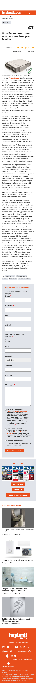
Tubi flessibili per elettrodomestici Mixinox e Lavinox (17, 620)
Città (7, 346)
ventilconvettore (24, 279)
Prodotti (6, 23)
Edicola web (18, 484)
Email (8, 315)
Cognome (9, 305)
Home (4, 17)
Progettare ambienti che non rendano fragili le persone (14, 589)
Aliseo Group (10, 276)
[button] (28, 12)
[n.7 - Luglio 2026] (7, 474)
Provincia (9, 356)
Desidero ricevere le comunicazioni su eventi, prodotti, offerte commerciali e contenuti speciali (19, 443)
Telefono (8, 365)
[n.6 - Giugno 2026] (18, 474)
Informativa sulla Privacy (17, 432)
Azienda (8, 325)
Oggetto (8, 375)
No (9, 341)
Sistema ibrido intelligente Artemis (17, 560)
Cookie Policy (28, 659)
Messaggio (10, 385)
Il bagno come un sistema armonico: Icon (18, 531)
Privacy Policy (17, 659)
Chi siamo (11, 642)
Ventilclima (13, 279)
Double (4, 279)
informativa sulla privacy (17, 411)
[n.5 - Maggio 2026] (29, 474)
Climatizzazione (21, 276)
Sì (8, 339)
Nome (8, 296)
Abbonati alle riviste (22, 642)
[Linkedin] (24, 647)
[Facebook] (8, 647)
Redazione (30, 51)
